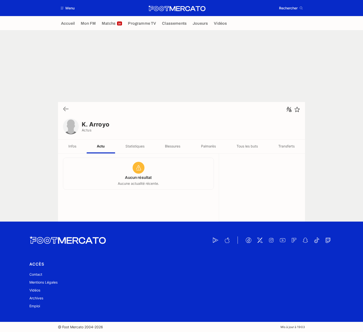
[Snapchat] (305, 240)
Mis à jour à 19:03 (293, 327)
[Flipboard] (294, 240)
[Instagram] (271, 240)
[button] (68, 8)
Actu (101, 146)
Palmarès (208, 146)
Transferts (286, 146)
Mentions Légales (43, 282)
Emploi (34, 306)
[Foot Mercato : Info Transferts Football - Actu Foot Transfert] (176, 8)
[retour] (66, 109)
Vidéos (34, 290)
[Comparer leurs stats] (289, 109)
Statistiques (134, 146)
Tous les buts (247, 146)
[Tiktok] (316, 240)
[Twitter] (259, 240)
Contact (35, 274)
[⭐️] (297, 109)
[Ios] (227, 240)
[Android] (215, 240)
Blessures (172, 146)
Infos (72, 146)
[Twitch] (328, 240)
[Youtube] (282, 240)
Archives (36, 298)
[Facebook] (248, 240)
